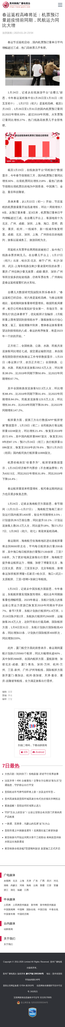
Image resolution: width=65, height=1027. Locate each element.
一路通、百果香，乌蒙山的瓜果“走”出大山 (27, 823)
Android (39, 752)
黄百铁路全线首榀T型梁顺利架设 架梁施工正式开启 (32, 848)
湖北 (13, 890)
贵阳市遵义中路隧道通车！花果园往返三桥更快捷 (31, 830)
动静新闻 (8, 929)
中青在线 (53, 909)
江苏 (49, 885)
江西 (26, 890)
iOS (25, 752)
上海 (22, 880)
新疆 (42, 885)
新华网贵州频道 (48, 905)
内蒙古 (14, 885)
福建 (19, 890)
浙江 (6, 890)
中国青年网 (9, 914)
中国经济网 (23, 914)
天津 (28, 880)
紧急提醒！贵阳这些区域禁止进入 (23, 805)
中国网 (20, 909)
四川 (49, 880)
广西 (42, 880)
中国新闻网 (9, 909)
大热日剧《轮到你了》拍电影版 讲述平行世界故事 (32, 774)
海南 (28, 885)
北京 (15, 880)
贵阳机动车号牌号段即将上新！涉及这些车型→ (30, 792)
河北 (56, 880)
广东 (35, 880)
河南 (22, 885)
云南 (35, 885)
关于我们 (8, 944)
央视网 (7, 880)
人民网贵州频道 (21, 905)
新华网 (34, 905)
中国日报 (42, 909)
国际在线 (31, 909)
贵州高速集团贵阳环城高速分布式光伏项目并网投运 (32, 798)
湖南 (6, 885)
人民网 (7, 905)
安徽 (56, 885)
